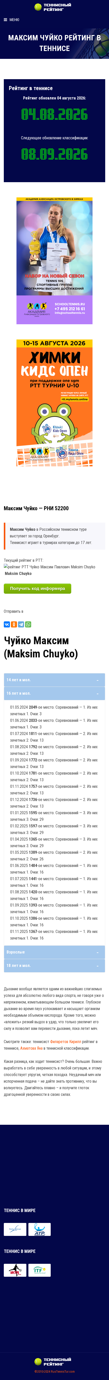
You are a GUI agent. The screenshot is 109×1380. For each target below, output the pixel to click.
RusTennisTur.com (63, 1371)
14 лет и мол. (19, 679)
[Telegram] (21, 624)
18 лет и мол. (19, 965)
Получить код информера (37, 588)
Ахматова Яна (31, 1048)
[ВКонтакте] (7, 624)
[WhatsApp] (28, 624)
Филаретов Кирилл (65, 1041)
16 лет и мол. (19, 693)
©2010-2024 (42, 1371)
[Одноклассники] (14, 624)
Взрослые (16, 952)
